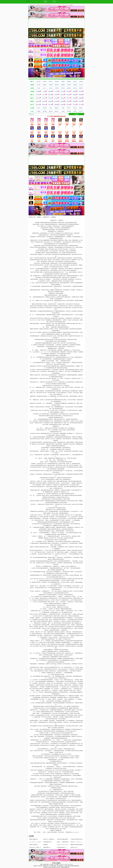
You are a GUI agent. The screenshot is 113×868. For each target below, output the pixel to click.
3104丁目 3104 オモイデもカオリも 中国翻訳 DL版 (66, 844)
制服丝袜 (50, 101)
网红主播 (68, 94)
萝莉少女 (68, 98)
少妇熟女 (56, 101)
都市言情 (38, 104)
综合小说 (81, 104)
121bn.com (28, 1)
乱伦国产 (56, 94)
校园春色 (56, 104)
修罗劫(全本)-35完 (74, 847)
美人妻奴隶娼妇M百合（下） (62, 847)
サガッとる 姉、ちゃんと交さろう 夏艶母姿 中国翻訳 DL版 (40, 841)
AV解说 (44, 91)
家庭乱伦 (44, 104)
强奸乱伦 (50, 98)
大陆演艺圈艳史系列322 (47, 841)
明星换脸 (74, 94)
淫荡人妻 (50, 104)
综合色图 (81, 101)
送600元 (60, 132)
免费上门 (32, 124)
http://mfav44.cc (54, 2)
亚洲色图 (62, 101)
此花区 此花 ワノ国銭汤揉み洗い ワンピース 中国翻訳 (53, 839)
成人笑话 (74, 104)
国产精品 (38, 98)
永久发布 (54, 1)
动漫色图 (74, 101)
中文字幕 (56, 91)
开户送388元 (60, 141)
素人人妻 (44, 94)
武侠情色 (62, 104)
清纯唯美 (44, 101)
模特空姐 (50, 94)
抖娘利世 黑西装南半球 (33, 844)
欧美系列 (81, 91)
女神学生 (38, 94)
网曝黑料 (81, 94)
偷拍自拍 (38, 101)
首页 (34, 217)
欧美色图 (68, 101)
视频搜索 (76, 114)
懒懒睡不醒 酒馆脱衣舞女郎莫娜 (76, 844)
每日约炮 (60, 124)
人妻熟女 (62, 98)
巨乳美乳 (56, 98)
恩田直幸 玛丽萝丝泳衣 (33, 839)
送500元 (32, 141)
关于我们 (54, 863)
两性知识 (68, 104)
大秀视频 (74, 98)
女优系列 (68, 91)
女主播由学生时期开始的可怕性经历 (77, 839)
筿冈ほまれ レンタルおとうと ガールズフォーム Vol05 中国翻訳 (82, 841)
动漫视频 (74, 91)
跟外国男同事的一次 (46, 847)
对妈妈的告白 (45, 844)
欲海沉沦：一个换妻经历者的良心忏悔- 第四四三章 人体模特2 (68, 841)
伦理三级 (62, 91)
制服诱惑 (81, 98)
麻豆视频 (50, 91)
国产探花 (62, 94)
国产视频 (38, 91)
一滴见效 (32, 132)
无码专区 (44, 98)
